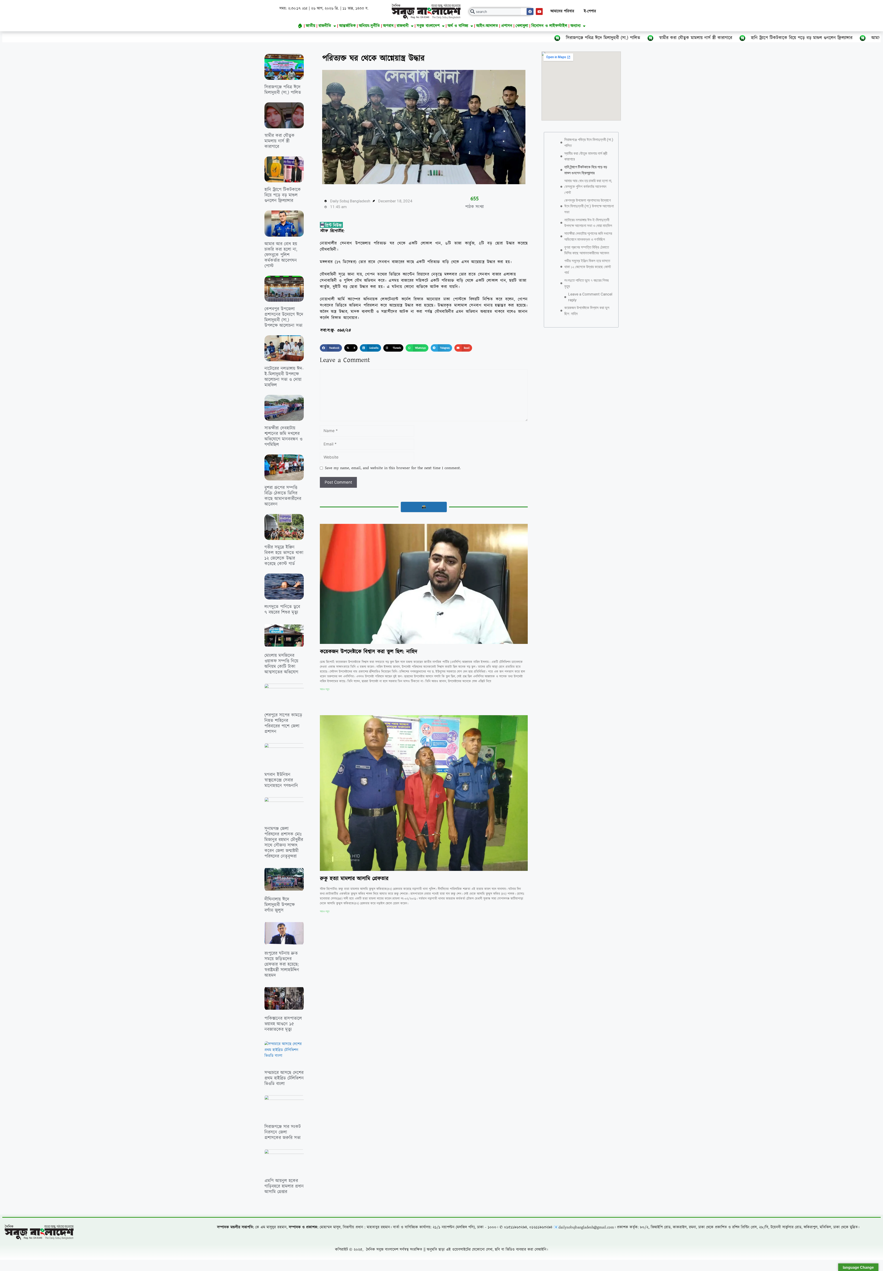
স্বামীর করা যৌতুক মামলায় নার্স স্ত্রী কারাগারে (549, 38)
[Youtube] (539, 11)
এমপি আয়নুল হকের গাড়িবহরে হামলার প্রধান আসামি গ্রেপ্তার (284, 1186)
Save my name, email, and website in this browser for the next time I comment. (393, 468)
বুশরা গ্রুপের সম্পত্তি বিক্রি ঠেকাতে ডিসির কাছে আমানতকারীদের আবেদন (282, 496)
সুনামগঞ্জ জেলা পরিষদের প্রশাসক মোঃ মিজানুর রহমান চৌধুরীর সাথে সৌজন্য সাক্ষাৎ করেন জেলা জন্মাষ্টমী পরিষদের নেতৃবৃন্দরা (283, 843)
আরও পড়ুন (324, 689)
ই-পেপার (590, 11)
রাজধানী (403, 26)
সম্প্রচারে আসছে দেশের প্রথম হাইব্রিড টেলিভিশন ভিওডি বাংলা (284, 1078)
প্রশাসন (506, 26)
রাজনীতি (324, 26)
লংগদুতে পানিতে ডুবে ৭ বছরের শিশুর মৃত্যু (282, 610)
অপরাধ (388, 26)
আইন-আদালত (487, 26)
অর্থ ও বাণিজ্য (458, 26)
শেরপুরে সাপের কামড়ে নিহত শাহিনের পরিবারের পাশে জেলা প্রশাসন (283, 723)
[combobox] (501, 11)
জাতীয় (310, 26)
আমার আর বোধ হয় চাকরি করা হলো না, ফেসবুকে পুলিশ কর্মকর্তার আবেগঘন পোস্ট (794, 38)
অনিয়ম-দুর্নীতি (369, 26)
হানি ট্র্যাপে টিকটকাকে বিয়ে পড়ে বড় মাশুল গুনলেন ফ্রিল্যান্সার (655, 38)
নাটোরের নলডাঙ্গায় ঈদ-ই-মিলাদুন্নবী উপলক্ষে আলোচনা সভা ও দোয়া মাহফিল (284, 376)
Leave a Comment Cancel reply (590, 297)
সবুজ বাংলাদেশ (428, 26)
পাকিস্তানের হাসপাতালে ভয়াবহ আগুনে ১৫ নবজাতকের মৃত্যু (283, 1024)
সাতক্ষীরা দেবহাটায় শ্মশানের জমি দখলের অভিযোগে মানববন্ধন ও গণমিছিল (283, 436)
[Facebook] (530, 11)
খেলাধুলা (522, 26)
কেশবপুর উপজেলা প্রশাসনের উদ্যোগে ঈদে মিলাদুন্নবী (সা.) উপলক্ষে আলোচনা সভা (283, 317)
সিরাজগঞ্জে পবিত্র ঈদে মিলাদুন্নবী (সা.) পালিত (456, 38)
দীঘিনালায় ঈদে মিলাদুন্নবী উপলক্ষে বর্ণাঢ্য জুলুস (279, 905)
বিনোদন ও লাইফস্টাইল (549, 26)
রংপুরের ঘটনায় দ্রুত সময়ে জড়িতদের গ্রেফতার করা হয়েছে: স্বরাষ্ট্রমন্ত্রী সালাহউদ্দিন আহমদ (281, 964)
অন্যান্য (576, 26)
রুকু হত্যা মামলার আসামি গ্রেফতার (354, 879)
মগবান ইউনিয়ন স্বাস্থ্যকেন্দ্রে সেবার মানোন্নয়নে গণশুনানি (281, 780)
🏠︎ (300, 26)
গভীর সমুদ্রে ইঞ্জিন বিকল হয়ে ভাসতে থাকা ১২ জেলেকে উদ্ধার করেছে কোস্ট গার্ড (283, 555)
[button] (331, 348)
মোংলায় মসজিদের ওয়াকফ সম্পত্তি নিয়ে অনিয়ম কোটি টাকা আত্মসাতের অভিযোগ (281, 663)
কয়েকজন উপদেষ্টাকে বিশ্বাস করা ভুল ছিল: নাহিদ (368, 652)
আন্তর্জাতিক (347, 26)
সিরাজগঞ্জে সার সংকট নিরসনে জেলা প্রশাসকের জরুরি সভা (282, 1132)
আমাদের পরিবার (562, 11)
